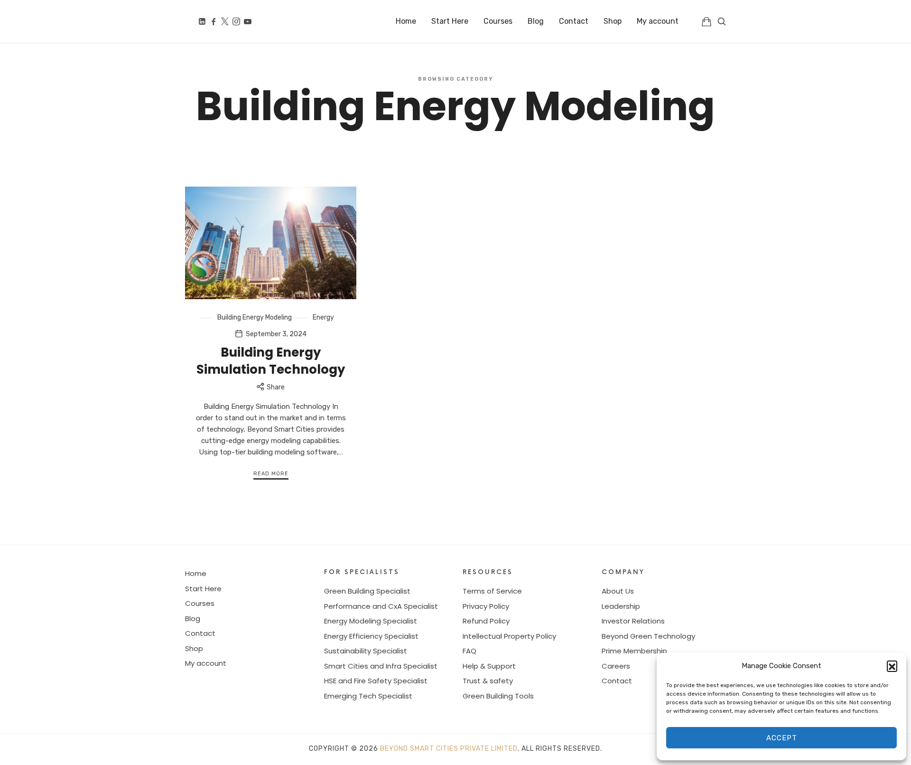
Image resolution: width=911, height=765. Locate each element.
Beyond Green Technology (648, 636)
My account (205, 663)
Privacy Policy (486, 606)
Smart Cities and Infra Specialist (380, 666)
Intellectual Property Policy (509, 636)
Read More (270, 474)
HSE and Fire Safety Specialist (376, 681)
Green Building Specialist (367, 591)
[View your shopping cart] (706, 21)
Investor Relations (633, 621)
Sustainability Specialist (365, 651)
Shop (194, 648)
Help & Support (489, 666)
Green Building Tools (498, 696)
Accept (781, 738)
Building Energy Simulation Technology (270, 361)
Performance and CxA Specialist (381, 606)
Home (195, 573)
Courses (199, 603)
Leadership (621, 606)
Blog (192, 618)
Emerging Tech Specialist (368, 696)
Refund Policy (486, 621)
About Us (618, 591)
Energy (323, 317)
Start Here (203, 589)
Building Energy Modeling (254, 317)
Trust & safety (488, 681)
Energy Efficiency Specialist (371, 636)
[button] (892, 666)
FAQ (469, 651)
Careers (616, 666)
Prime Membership (634, 651)
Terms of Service (492, 591)
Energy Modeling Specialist (370, 621)
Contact (200, 633)
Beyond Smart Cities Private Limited (449, 749)
